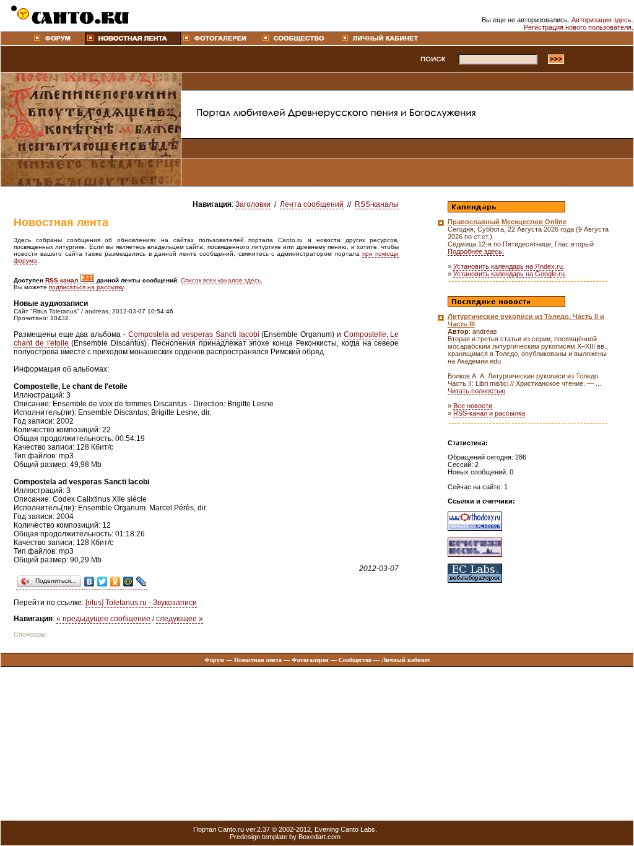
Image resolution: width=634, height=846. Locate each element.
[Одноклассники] (115, 581)
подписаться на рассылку (86, 287)
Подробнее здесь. (476, 251)
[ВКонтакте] (89, 581)
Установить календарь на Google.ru (509, 273)
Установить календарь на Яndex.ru (508, 266)
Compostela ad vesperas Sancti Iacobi (193, 334)
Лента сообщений (312, 204)
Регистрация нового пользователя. (578, 27)
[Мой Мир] (128, 581)
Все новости (472, 405)
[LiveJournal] (141, 581)
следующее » (179, 618)
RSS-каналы (377, 204)
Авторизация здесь (601, 20)
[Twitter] (102, 581)
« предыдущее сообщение (103, 618)
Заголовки (253, 204)
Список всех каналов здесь (221, 280)
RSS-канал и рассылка (489, 413)
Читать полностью (476, 391)
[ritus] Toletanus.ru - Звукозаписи (141, 602)
